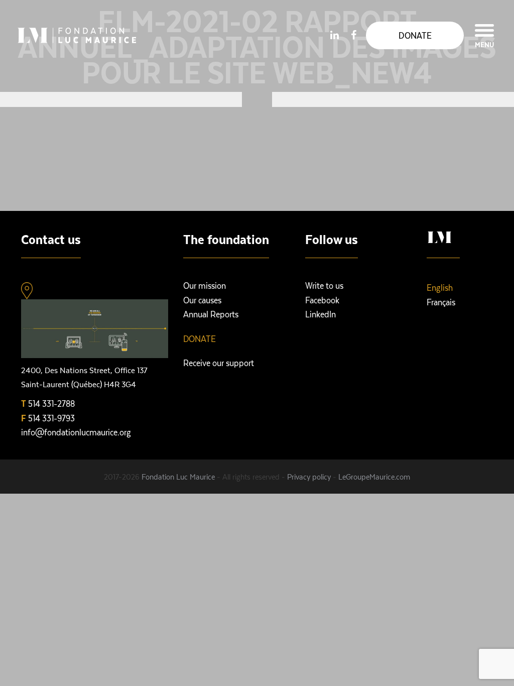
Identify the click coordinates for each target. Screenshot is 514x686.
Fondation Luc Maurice (178, 477)
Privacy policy (309, 477)
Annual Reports (210, 314)
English (440, 287)
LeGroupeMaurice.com (374, 477)
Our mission (204, 285)
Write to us (324, 285)
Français (441, 302)
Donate (199, 338)
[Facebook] (353, 34)
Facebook (322, 300)
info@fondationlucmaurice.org (76, 432)
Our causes (202, 300)
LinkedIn (320, 314)
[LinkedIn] (334, 34)
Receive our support (218, 363)
